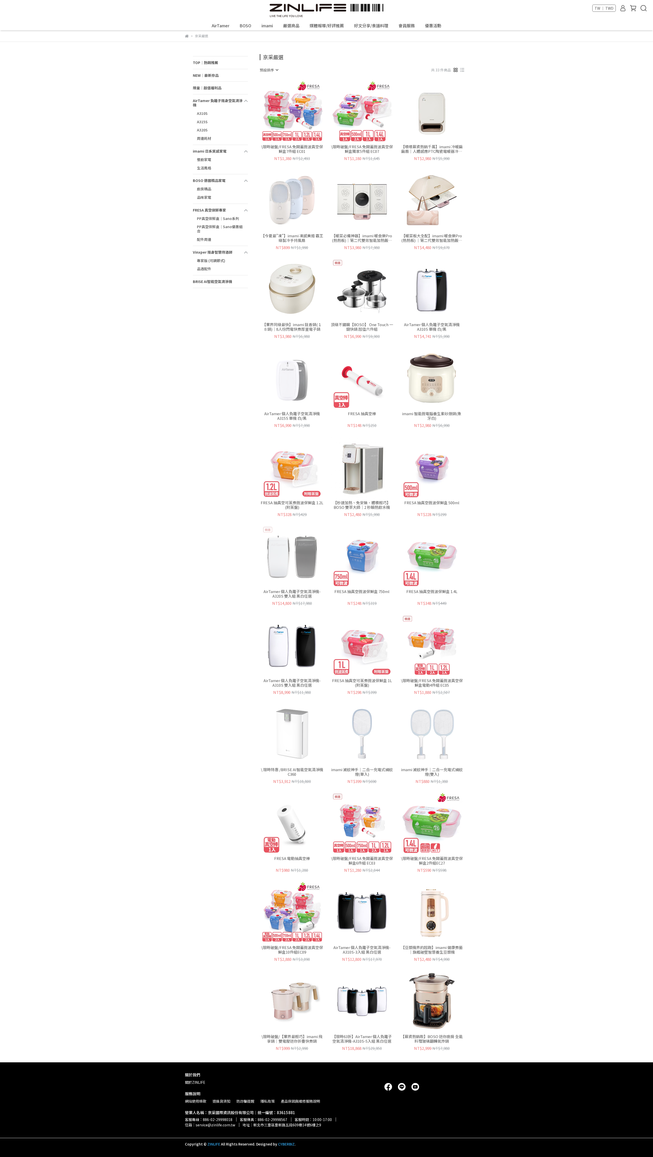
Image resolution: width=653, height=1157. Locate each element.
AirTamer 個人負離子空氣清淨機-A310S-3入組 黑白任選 (362, 949)
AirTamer (220, 25)
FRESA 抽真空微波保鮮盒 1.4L (431, 591)
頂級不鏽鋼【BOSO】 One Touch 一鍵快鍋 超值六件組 (362, 326)
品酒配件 (204, 268)
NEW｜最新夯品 (206, 75)
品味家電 (204, 197)
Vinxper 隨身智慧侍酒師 (212, 252)
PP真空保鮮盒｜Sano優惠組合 (220, 228)
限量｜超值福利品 (207, 87)
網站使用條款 (195, 1101)
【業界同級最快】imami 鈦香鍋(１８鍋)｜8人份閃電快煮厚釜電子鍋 (292, 326)
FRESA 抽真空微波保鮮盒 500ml (431, 502)
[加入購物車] (299, 111)
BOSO (245, 25)
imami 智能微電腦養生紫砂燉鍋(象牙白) (431, 416)
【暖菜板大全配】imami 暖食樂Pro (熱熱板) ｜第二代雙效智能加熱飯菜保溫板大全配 (431, 238)
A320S (202, 129)
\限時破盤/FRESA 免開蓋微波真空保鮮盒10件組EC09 (292, 949)
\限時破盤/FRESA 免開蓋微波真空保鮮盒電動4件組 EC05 (432, 682)
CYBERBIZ (286, 1144)
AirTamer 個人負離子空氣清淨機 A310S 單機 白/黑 (432, 326)
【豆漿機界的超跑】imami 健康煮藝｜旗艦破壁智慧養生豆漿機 (432, 949)
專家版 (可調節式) (211, 260)
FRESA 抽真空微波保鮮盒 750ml (362, 591)
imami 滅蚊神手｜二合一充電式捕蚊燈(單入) (362, 772)
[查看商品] (285, 111)
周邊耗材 (204, 138)
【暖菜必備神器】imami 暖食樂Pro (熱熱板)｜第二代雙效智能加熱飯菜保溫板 (362, 238)
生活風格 (204, 167)
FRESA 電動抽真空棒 (292, 858)
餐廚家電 (204, 159)
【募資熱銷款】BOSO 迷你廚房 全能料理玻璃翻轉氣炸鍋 (432, 1038)
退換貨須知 (221, 1101)
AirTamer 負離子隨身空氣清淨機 (218, 102)
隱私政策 (267, 1101)
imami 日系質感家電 (210, 151)
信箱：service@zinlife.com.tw (210, 1124)
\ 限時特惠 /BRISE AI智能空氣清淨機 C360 (292, 772)
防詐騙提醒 (245, 1101)
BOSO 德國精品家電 (209, 180)
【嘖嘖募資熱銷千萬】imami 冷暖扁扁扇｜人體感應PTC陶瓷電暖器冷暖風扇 (432, 149)
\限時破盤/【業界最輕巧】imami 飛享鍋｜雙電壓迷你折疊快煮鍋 (291, 1038)
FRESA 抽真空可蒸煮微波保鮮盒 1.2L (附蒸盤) (292, 505)
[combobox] (269, 70)
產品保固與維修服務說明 (300, 1101)
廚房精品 (204, 188)
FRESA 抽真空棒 (362, 413)
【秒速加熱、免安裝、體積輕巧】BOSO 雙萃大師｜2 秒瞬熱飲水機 (362, 505)
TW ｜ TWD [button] (604, 8)
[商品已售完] (299, 378)
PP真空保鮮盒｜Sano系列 (218, 218)
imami (267, 25)
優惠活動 (433, 25)
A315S (202, 121)
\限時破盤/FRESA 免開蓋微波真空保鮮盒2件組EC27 (432, 860)
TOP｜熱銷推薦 (205, 62)
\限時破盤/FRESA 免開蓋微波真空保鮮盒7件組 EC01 (292, 149)
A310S (202, 113)
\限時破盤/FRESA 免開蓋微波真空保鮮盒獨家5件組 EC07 (362, 149)
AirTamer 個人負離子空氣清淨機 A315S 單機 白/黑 (292, 416)
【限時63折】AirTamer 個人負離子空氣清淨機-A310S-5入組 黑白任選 (362, 1038)
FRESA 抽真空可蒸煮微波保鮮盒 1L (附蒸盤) (362, 682)
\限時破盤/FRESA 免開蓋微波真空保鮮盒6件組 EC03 (362, 860)
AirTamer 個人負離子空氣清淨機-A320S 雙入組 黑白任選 (292, 593)
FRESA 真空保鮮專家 (209, 210)
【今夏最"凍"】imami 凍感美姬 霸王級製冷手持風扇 (292, 238)
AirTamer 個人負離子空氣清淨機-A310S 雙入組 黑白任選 (292, 682)
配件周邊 (204, 239)
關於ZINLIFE (195, 1082)
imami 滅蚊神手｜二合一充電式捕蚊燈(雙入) (432, 772)
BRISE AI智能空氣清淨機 (212, 281)
